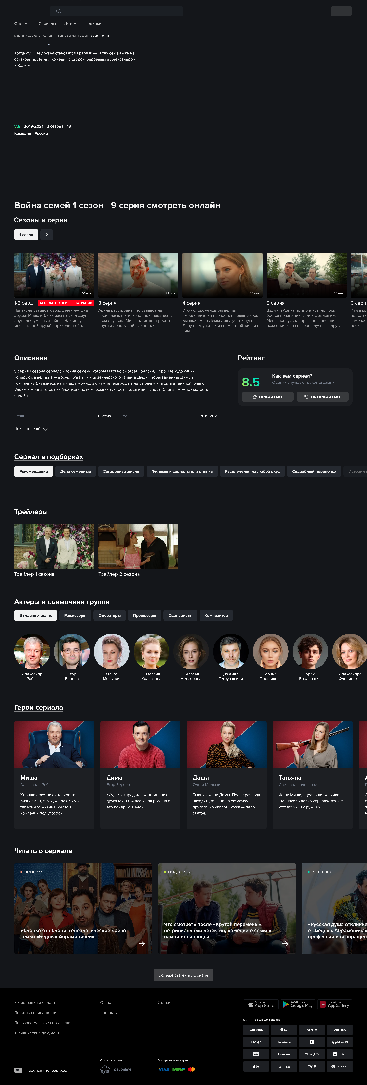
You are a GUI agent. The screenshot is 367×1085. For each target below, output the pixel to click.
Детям (70, 23)
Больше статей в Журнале (183, 975)
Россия (41, 133)
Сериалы (47, 23)
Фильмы (22, 23)
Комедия (22, 133)
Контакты (109, 1012)
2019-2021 (33, 126)
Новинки (93, 23)
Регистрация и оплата (34, 1002)
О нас (105, 1002)
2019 (204, 416)
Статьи (164, 1002)
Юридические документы (38, 1033)
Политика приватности (35, 1012)
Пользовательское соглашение (43, 1022)
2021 (214, 416)
